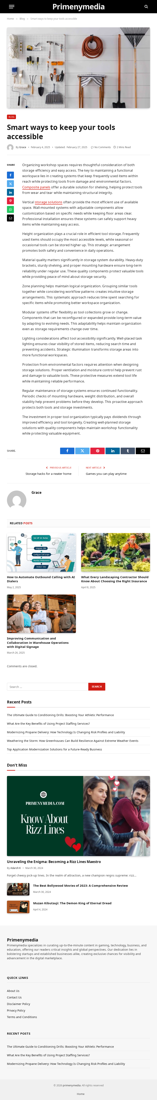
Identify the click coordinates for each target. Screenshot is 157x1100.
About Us (13, 991)
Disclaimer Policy (18, 1004)
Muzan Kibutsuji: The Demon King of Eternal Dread (72, 903)
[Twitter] (10, 183)
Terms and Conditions (22, 1017)
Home (80, 1094)
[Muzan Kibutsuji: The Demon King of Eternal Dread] (18, 907)
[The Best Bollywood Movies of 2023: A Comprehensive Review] (18, 889)
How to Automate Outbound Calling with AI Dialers (41, 579)
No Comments (102, 147)
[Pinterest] (10, 200)
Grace (22, 147)
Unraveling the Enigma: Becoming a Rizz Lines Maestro (54, 861)
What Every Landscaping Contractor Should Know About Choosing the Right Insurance (115, 579)
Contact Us (14, 997)
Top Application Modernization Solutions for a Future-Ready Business (54, 749)
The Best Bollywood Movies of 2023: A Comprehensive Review (80, 885)
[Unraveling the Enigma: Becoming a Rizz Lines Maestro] (78, 816)
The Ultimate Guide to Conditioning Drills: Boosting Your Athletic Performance (60, 715)
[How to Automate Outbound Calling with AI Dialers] (41, 552)
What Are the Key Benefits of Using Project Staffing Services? (48, 724)
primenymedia (72, 1085)
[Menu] (11, 6)
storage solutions (48, 202)
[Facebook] (10, 175)
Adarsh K (15, 868)
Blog (11, 116)
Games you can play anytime (106, 474)
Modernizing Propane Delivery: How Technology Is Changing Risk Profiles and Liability (66, 732)
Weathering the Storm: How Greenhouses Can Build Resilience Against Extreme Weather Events (72, 741)
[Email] (10, 218)
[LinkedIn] (10, 192)
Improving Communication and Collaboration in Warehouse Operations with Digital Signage (37, 642)
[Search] (146, 6)
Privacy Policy (16, 1010)
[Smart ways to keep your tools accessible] (78, 67)
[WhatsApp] (10, 209)
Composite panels (36, 187)
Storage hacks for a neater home (48, 474)
